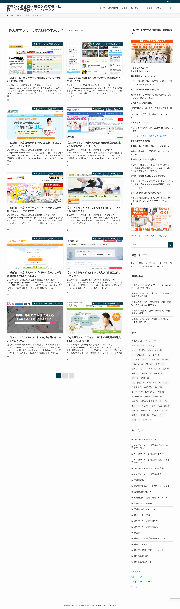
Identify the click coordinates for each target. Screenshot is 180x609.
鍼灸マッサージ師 (142, 515)
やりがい (150, 341)
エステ (151, 345)
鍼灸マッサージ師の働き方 (146, 521)
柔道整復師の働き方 (143, 492)
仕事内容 (137, 364)
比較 (163, 401)
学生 (135, 373)
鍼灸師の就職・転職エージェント (149, 550)
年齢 (158, 387)
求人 (135, 406)
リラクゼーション (140, 359)
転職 (145, 415)
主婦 (165, 359)
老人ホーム (161, 410)
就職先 (163, 383)
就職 (145, 378)
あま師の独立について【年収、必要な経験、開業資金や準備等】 (151, 294)
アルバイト (138, 345)
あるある (137, 341)
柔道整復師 (139, 480)
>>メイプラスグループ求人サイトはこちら (149, 136)
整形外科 (137, 396)
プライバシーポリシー (140, 581)
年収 (148, 387)
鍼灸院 (136, 420)
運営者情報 (135, 571)
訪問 (135, 415)
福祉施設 (146, 410)
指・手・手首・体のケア (143, 392)
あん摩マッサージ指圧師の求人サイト (150, 474)
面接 (147, 420)
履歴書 (136, 387)
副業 (135, 369)
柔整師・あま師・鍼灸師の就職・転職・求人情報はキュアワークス (34, 8)
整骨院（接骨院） (154, 396)
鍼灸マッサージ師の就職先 (146, 527)
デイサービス (155, 350)
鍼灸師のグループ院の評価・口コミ (150, 538)
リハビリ (154, 355)
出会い (160, 364)
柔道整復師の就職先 (143, 503)
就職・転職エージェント (144, 383)
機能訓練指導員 (149, 401)
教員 (161, 392)
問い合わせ (135, 587)
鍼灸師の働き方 (141, 544)
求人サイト (148, 406)
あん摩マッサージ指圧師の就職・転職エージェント (151, 461)
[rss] (168, 1)
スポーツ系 (138, 350)
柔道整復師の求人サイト (145, 509)
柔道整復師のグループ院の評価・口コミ (151, 486)
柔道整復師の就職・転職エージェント (150, 497)
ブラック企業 (138, 355)
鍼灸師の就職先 (141, 556)
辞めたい (157, 415)
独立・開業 (164, 406)
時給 (135, 401)
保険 (149, 364)
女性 (166, 369)
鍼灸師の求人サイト (143, 562)
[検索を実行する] (170, 245)
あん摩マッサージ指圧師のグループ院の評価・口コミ (151, 446)
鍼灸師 (137, 533)
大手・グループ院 (150, 369)
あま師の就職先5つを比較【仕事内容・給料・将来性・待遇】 (151, 312)
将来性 (158, 373)
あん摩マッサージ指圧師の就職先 (149, 468)
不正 (155, 359)
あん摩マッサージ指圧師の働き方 (149, 454)
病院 (135, 410)
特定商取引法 (136, 576)
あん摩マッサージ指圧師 (145, 439)
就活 (135, 378)
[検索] (171, 1)
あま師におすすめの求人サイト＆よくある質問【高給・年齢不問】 (151, 286)
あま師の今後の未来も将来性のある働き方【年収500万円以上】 (150, 320)
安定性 (146, 373)
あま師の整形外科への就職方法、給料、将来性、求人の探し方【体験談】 (151, 303)
